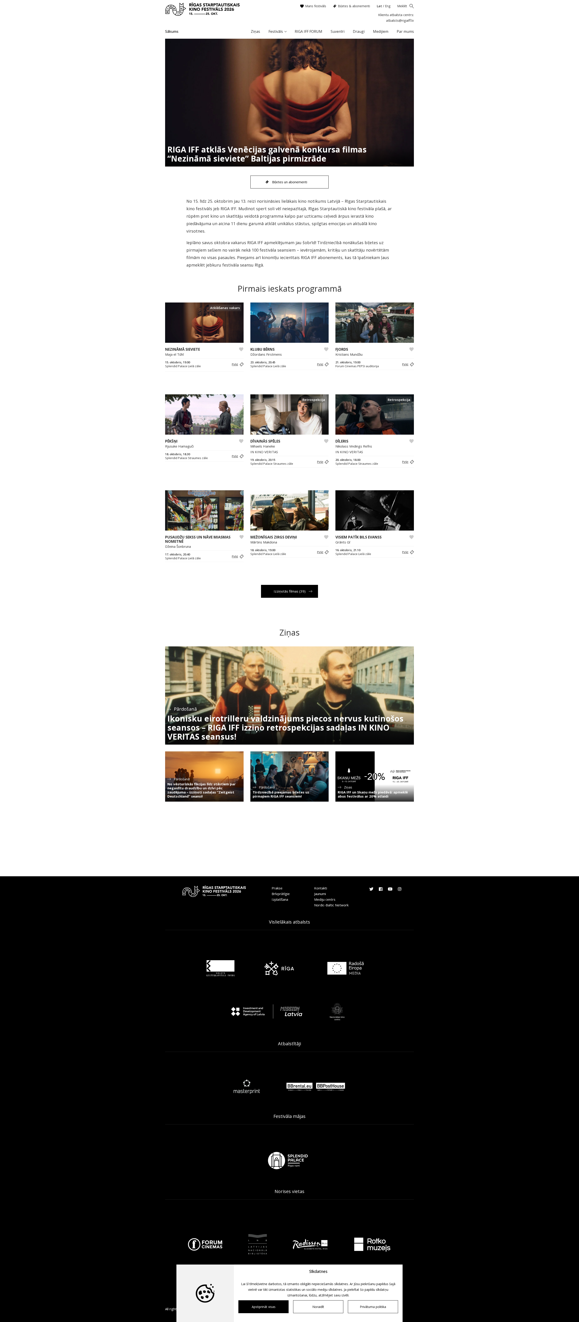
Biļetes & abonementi (354, 6)
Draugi (359, 31)
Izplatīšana (280, 899)
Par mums (405, 31)
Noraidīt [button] (318, 1307)
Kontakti (320, 888)
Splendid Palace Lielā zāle (183, 366)
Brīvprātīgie (281, 893)
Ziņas (255, 31)
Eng (387, 6)
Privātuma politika (373, 1307)
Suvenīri (337, 31)
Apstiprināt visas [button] (263, 1307)
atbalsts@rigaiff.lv (400, 20)
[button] (237, 364)
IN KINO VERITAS (264, 452)
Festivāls (275, 31)
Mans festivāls (315, 6)
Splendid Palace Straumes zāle (186, 458)
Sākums (171, 31)
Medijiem (380, 31)
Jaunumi (320, 893)
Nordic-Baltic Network (331, 905)
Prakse (277, 888)
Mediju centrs (324, 899)
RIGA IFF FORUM (308, 31)
